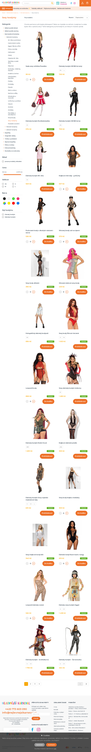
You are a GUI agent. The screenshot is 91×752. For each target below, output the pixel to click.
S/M (27, 447)
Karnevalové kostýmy (12, 34)
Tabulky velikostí (36, 8)
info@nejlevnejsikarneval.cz (19, 712)
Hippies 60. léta (13, 58)
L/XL (61, 447)
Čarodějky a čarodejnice (12, 113)
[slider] (3, 174)
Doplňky (7, 133)
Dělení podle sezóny (11, 31)
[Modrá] (18, 203)
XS (60, 70)
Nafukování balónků (64, 8)
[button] (82, 3)
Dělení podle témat (11, 28)
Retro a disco (12, 90)
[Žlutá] (8, 203)
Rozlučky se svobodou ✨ (22, 8)
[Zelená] (13, 198)
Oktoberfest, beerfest (12, 77)
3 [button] (34, 684)
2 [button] (30, 684)
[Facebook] (71, 3)
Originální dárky (10, 136)
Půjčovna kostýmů (50, 8)
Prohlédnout (80, 80)
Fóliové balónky (10, 148)
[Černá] (4, 198)
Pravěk (10, 87)
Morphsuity (12, 117)
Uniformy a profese (14, 101)
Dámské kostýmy (12, 37)
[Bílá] (8, 198)
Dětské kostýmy (11, 130)
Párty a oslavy (9, 145)
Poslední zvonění (13, 124)
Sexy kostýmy (12, 121)
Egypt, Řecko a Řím (14, 46)
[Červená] (13, 203)
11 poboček (63, 4)
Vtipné (10, 104)
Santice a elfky (13, 93)
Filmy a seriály (12, 49)
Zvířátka (10, 110)
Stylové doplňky (10, 142)
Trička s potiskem (11, 139)
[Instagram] (74, 3)
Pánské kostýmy (11, 127)
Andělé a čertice (13, 73)
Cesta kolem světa (14, 43)
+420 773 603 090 (16, 709)
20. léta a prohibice (14, 40)
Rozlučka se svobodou (12, 151)
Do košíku (48, 80)
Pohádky (11, 84)
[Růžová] (18, 198)
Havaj (10, 55)
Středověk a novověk (12, 97)
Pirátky (10, 81)
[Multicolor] (4, 203)
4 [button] (39, 684)
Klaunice (11, 66)
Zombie (10, 107)
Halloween (11, 52)
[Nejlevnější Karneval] (10, 3)
